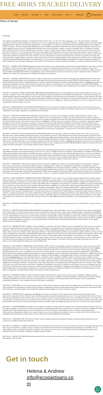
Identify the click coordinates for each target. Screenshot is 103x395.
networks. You (90, 82)
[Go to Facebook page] (78, 375)
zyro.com (70, 41)
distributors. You (72, 141)
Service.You (23, 189)
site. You (20, 70)
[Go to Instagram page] (94, 375)
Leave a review (56, 15)
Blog (46, 15)
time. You (76, 78)
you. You (94, 249)
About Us (25, 15)
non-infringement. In (14, 257)
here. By (5, 44)
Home (16, 15)
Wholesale (79, 15)
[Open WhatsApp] (98, 389)
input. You (96, 149)
